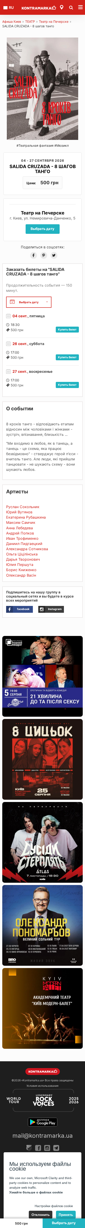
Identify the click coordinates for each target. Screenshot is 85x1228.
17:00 (15, 352)
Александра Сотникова (27, 549)
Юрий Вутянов (19, 512)
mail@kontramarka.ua (42, 1135)
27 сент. (19, 371)
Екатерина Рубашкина (26, 517)
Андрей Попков (20, 533)
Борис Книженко (21, 569)
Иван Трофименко (22, 538)
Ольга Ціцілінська (22, 554)
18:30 (15, 325)
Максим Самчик (20, 522)
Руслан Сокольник (22, 506)
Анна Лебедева (19, 528)
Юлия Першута (19, 564)
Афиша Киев (11, 21)
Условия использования (42, 1085)
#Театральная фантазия (35, 145)
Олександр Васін (21, 575)
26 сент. (19, 343)
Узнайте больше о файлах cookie (36, 1192)
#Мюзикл (61, 145)
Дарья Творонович (23, 559)
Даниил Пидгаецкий (24, 543)
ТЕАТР (30, 21)
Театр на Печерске (53, 21)
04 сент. (20, 316)
